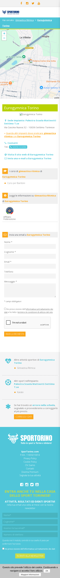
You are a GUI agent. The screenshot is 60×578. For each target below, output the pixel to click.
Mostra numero (19, 147)
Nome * (8, 242)
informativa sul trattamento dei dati (39, 549)
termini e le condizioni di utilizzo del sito (35, 312)
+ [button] (4, 33)
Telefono (8, 271)
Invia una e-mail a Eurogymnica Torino (29, 158)
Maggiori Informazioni (30, 575)
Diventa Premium (30, 471)
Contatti (30, 468)
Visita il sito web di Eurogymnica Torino (30, 154)
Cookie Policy (30, 461)
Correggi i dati (24, 416)
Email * (7, 261)
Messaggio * (10, 281)
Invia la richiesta (15, 334)
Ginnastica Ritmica (24, 20)
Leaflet (56, 97)
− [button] (4, 38)
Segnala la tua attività (30, 475)
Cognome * (10, 251)
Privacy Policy (30, 458)
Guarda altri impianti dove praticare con (30, 135)
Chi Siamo (30, 465)
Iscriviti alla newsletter (30, 555)
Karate (20, 392)
